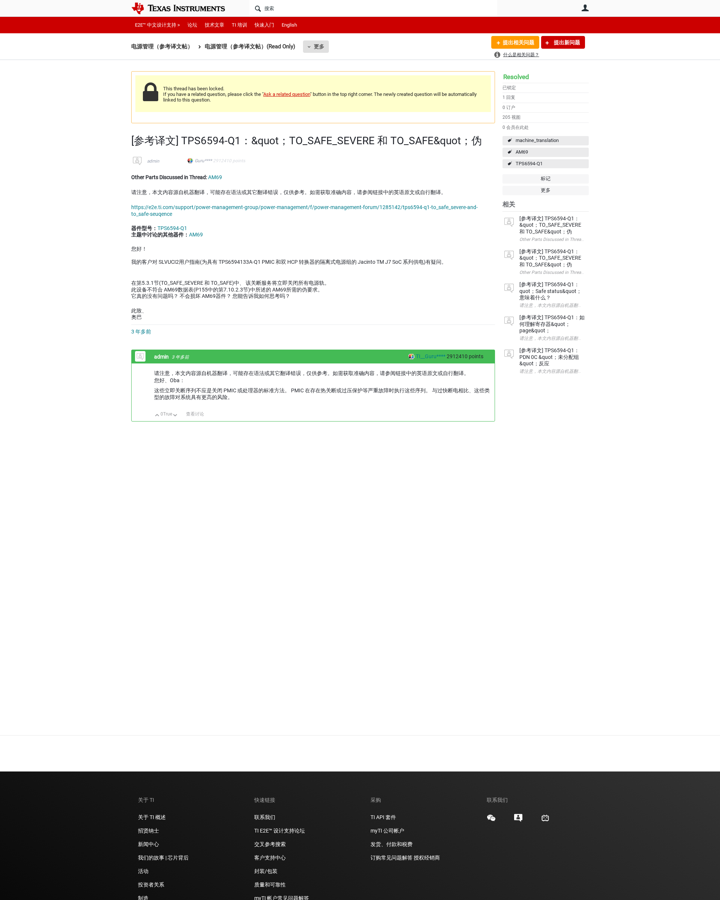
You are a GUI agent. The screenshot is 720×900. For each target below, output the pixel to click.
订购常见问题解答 (391, 858)
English (289, 25)
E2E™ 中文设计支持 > (157, 25)
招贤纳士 (148, 831)
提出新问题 (566, 42)
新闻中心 (148, 844)
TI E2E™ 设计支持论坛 (279, 831)
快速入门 (264, 25)
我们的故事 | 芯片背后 (163, 858)
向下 (175, 416)
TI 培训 (239, 25)
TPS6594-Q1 (529, 163)
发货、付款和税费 (391, 844)
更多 (319, 46)
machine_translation (537, 140)
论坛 (192, 25)
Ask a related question (286, 94)
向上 (157, 416)
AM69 (522, 152)
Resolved (516, 77)
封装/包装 (266, 871)
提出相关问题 (518, 42)
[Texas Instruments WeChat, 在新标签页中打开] (491, 821)
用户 (585, 8)
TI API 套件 (383, 817)
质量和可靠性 (270, 885)
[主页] (183, 8)
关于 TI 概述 (152, 817)
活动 (143, 871)
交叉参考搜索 (270, 844)
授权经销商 (427, 858)
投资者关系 (151, 885)
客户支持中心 (270, 858)
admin (153, 161)
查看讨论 (195, 414)
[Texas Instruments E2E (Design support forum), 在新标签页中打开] (518, 821)
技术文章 (214, 25)
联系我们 (264, 817)
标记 (545, 178)
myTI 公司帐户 (387, 831)
